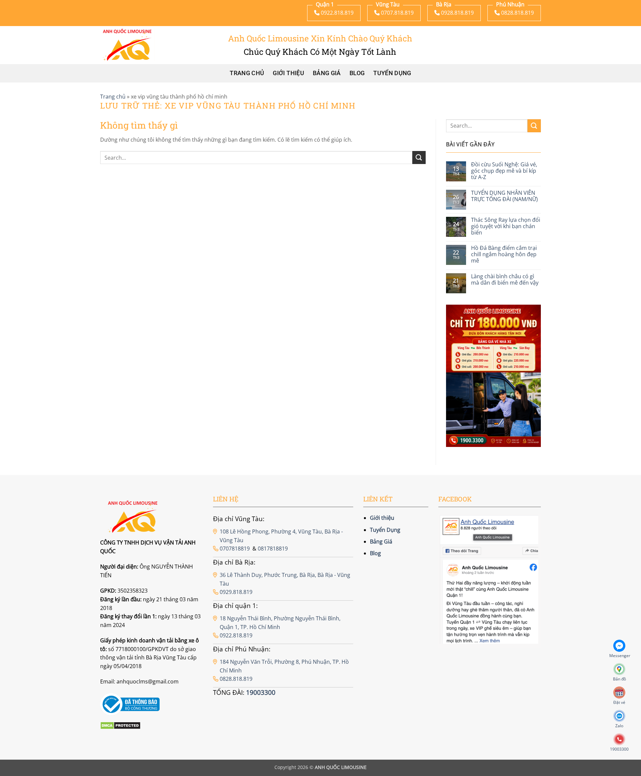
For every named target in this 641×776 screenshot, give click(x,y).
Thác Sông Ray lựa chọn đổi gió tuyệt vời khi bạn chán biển (505, 226)
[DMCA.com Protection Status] (120, 725)
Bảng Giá (327, 73)
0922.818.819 (236, 635)
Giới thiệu (288, 73)
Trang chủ (247, 73)
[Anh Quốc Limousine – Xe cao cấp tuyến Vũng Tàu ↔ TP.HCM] (127, 45)
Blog (357, 73)
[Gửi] (419, 157)
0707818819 (235, 548)
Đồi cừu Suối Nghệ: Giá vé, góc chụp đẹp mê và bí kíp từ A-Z (504, 171)
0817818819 (273, 548)
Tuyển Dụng (392, 73)
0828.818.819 (236, 678)
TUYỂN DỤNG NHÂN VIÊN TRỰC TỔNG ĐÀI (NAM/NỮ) (504, 196)
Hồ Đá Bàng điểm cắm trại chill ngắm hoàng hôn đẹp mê (504, 254)
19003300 (260, 692)
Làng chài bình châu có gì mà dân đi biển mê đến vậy (505, 279)
